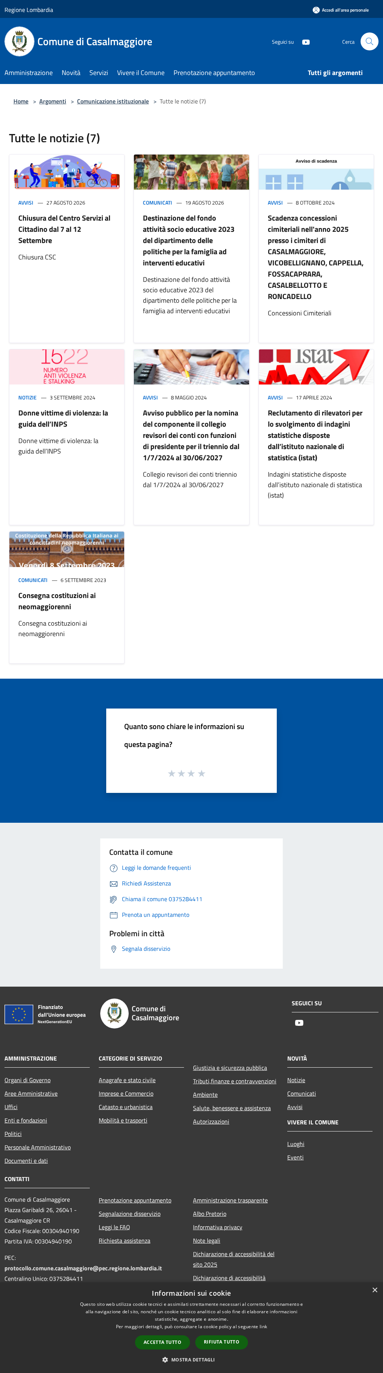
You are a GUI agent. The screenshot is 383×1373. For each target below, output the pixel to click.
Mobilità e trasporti (123, 1120)
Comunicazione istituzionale (113, 101)
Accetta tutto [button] (162, 1342)
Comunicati (157, 202)
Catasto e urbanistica (126, 1106)
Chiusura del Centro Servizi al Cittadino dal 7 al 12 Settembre (64, 229)
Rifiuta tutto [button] (221, 1342)
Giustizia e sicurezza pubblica (230, 1067)
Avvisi (25, 202)
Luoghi (295, 1143)
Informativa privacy (217, 1227)
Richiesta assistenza (124, 1240)
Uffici (11, 1106)
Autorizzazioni (211, 1121)
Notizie (27, 397)
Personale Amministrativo (37, 1147)
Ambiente (205, 1094)
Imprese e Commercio (126, 1093)
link (263, 1326)
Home (20, 101)
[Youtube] (302, 41)
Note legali (206, 1240)
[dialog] (191, 1327)
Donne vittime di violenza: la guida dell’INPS (63, 418)
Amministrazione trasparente (230, 1200)
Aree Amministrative (31, 1093)
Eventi (295, 1157)
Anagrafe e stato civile (127, 1079)
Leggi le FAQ (114, 1227)
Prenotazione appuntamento (135, 1200)
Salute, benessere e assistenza (232, 1107)
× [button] (374, 1290)
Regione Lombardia (28, 9)
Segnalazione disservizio (129, 1213)
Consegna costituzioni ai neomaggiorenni (57, 600)
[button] (191, 1359)
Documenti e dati (26, 1160)
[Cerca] (370, 41)
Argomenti (52, 101)
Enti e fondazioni (25, 1120)
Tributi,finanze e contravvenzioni (234, 1081)
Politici (13, 1133)
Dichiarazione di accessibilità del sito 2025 (234, 1259)
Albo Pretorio (209, 1213)
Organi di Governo (27, 1079)
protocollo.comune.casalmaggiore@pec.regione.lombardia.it (83, 1268)
